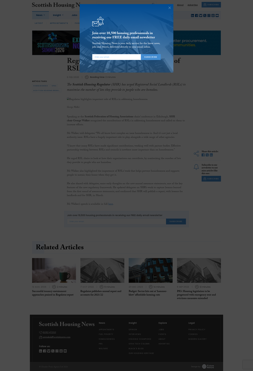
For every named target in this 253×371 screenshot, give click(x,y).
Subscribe (150, 57)
